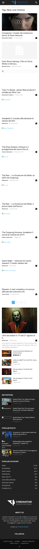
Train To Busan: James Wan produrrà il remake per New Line (19, 91)
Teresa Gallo (5, 294)
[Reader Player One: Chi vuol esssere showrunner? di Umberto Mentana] (6, 410)
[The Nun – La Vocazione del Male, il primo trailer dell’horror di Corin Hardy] (19, 193)
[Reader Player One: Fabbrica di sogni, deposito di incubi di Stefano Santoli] (6, 401)
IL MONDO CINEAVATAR (28, 541)
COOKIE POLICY (25, 543)
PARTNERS (17, 541)
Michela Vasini (6, 66)
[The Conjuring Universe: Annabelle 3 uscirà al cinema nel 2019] (19, 221)
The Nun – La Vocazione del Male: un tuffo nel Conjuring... (18, 176)
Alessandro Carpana (7, 95)
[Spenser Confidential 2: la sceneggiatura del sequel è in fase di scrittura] (6, 453)
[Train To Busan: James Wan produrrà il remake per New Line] (19, 79)
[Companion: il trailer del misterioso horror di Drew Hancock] (19, 22)
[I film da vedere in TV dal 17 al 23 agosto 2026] (6, 380)
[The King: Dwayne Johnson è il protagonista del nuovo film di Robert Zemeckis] (19, 136)
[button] (3, 2)
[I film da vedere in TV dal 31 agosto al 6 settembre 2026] (19, 320)
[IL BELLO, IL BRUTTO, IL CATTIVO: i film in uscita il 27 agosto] (6, 362)
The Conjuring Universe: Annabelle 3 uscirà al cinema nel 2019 (17, 233)
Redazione (5, 123)
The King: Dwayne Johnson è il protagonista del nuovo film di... (15, 148)
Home (3, 7)
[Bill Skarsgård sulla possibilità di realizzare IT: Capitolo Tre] (6, 446)
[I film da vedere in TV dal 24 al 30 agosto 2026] (6, 371)
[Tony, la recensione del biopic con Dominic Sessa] (6, 353)
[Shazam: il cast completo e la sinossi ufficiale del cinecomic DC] (19, 278)
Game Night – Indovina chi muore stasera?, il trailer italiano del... (16, 262)
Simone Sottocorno (7, 152)
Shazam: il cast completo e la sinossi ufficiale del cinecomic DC (18, 290)
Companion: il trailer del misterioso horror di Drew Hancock (17, 34)
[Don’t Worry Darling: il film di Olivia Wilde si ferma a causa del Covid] (19, 50)
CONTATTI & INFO (8, 541)
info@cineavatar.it (23, 527)
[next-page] (25, 302)
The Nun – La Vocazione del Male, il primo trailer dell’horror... (18, 205)
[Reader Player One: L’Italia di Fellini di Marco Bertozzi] (6, 420)
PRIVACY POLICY (14, 543)
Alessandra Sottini (7, 38)
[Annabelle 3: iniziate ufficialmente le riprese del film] (19, 107)
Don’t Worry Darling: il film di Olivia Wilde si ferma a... (17, 62)
